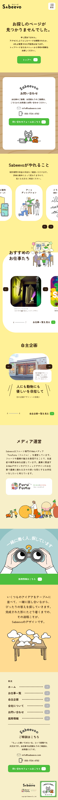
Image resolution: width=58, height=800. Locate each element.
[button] (44, 227)
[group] (26, 294)
